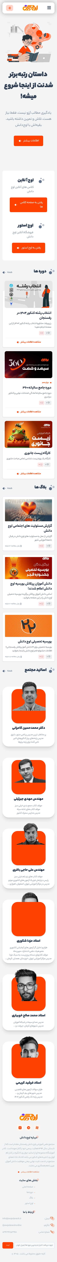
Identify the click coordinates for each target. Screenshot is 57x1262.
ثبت (8, 1245)
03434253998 (9, 1232)
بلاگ (31, 1198)
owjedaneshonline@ (12, 1225)
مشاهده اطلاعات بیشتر (31, 342)
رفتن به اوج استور (31, 248)
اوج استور (29, 1203)
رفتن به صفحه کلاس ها (31, 204)
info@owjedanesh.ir (11, 1219)
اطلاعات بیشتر (31, 141)
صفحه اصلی (27, 1187)
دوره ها (30, 1192)
